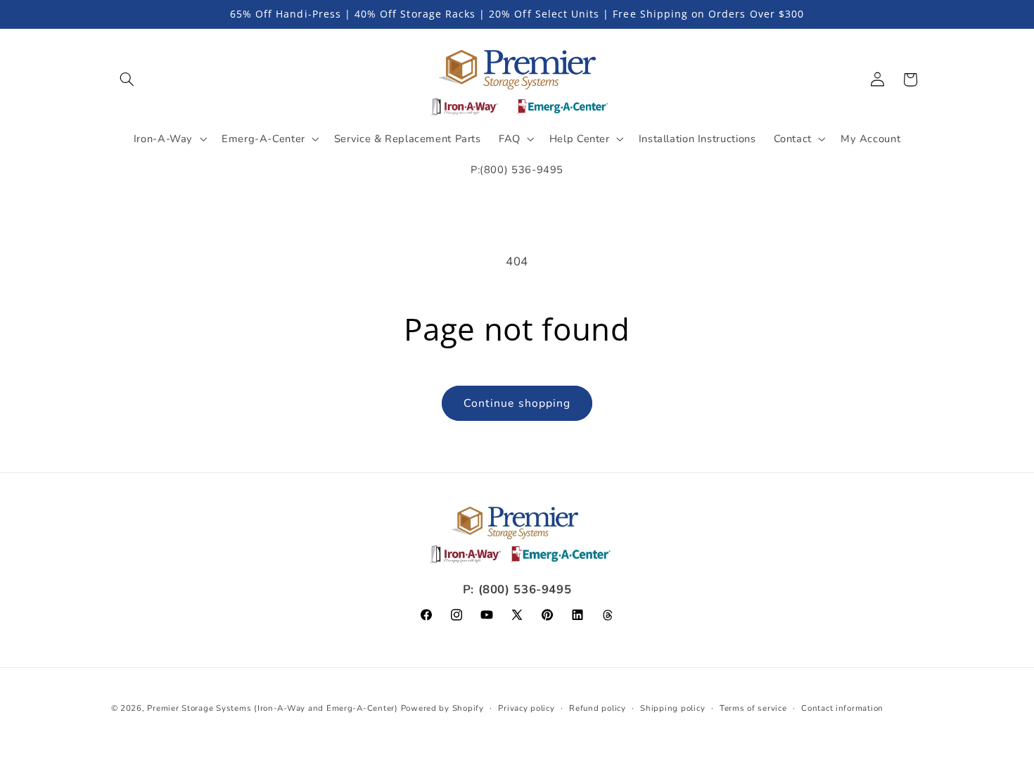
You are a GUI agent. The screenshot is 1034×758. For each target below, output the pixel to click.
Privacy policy (526, 708)
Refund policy (597, 708)
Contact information (842, 708)
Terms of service (753, 708)
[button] (127, 79)
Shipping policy (672, 708)
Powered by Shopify (442, 708)
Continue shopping (517, 403)
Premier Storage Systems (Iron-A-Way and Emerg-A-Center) (272, 708)
